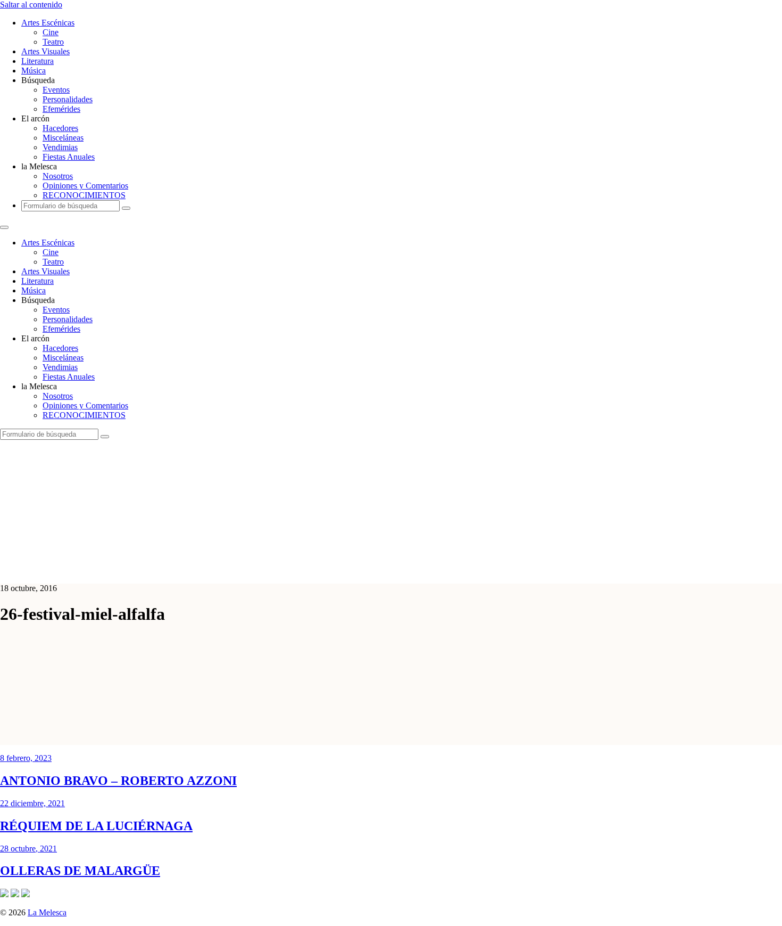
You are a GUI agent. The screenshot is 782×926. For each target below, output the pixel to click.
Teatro (53, 41)
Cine (51, 32)
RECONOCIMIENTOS (84, 195)
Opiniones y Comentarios (85, 185)
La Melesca (47, 912)
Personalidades (68, 99)
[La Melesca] (211, 570)
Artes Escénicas (47, 22)
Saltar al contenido (31, 4)
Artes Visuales (45, 51)
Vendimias (60, 147)
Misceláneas (63, 137)
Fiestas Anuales (69, 156)
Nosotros (58, 176)
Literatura (37, 60)
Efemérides (61, 108)
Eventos (56, 89)
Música (33, 70)
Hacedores (60, 128)
